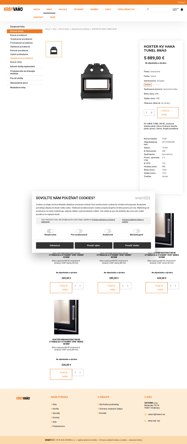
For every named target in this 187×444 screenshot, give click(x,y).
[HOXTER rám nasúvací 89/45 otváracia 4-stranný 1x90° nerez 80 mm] (66, 317)
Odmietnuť (55, 245)
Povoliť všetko (132, 245)
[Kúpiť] (61, 287)
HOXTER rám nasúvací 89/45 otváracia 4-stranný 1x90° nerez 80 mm (66, 341)
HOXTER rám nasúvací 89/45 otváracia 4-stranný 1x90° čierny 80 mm (114, 255)
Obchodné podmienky (109, 404)
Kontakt (102, 413)
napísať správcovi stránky (87, 440)
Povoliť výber (93, 245)
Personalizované (79, 234)
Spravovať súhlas (135, 440)
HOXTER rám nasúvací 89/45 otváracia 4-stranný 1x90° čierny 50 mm (66, 255)
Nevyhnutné (50, 234)
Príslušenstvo (59, 426)
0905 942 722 (154, 421)
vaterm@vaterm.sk (156, 414)
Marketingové (136, 234)
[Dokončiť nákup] (178, 9)
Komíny (56, 417)
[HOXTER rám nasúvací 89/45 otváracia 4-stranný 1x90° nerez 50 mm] (161, 230)
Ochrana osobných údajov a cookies (133, 221)
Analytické (108, 234)
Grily (55, 422)
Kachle (56, 409)
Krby (55, 404)
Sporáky (56, 413)
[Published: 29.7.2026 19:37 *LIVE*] (56, 440)
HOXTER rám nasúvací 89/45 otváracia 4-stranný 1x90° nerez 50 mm (162, 255)
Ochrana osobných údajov (111, 409)
